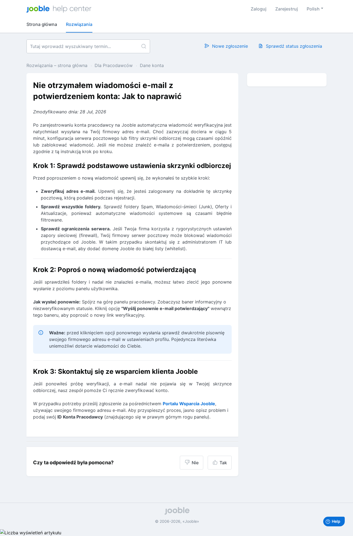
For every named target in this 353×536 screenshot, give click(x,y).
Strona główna (41, 24)
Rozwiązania (79, 24)
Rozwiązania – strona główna (57, 65)
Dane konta (152, 65)
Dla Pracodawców (114, 65)
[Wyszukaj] (143, 46)
